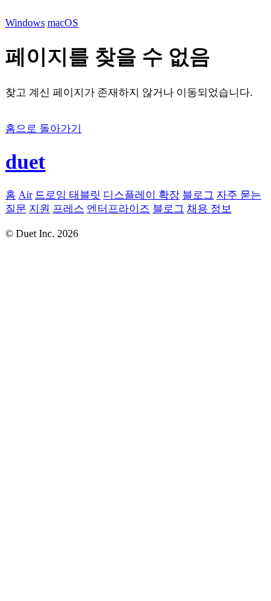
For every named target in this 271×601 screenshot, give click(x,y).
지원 (39, 208)
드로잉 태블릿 (68, 194)
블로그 (198, 194)
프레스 (68, 208)
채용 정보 (209, 208)
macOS (62, 22)
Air (25, 194)
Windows (25, 22)
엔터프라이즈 (118, 208)
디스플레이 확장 (141, 194)
